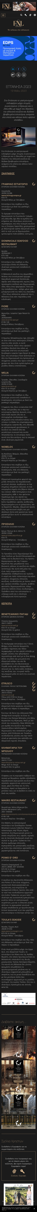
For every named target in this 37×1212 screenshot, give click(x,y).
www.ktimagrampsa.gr (11, 195)
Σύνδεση (14, 1176)
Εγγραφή (22, 1176)
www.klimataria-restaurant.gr (13, 762)
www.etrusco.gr (7, 695)
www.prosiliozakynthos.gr (11, 535)
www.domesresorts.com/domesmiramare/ (19, 814)
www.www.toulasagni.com (12, 931)
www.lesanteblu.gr (9, 386)
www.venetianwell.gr (9, 625)
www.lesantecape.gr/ (10, 320)
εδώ (5, 1210)
